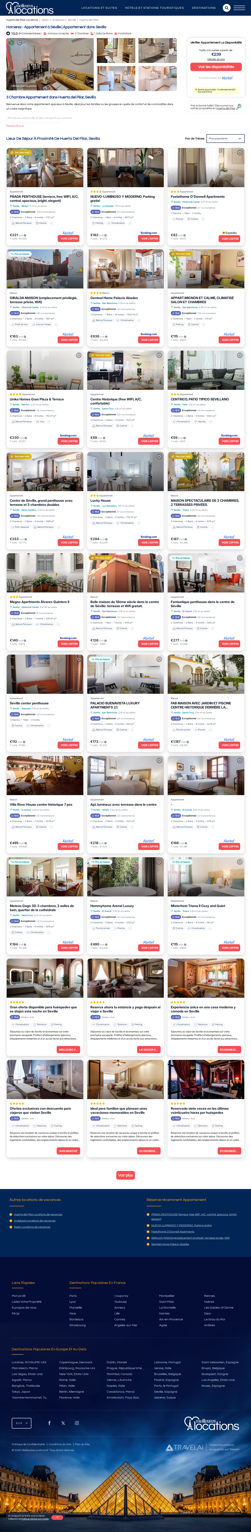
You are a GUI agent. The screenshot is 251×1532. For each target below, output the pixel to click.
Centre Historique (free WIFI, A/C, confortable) (115, 401)
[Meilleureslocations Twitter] (63, 1424)
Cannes (119, 1319)
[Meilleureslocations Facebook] (49, 1424)
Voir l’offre (69, 238)
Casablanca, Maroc (121, 1391)
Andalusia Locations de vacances (34, 1220)
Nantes (164, 1313)
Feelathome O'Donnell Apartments (198, 197)
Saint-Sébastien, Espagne (220, 1362)
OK (57, 1517)
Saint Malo (166, 1301)
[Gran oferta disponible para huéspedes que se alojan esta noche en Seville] (45, 978)
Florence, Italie (69, 1397)
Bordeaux (76, 1319)
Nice (72, 1313)
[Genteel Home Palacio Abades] (125, 268)
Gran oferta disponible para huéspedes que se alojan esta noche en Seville (43, 1009)
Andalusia (58, 20)
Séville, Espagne (165, 1391)
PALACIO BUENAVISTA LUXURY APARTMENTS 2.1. (115, 705)
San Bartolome (109, 303)
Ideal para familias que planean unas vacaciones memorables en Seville (118, 1111)
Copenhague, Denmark (75, 1362)
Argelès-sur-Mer (125, 1325)
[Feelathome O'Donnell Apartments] (206, 167)
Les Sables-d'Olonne (218, 1307)
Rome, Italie (67, 1379)
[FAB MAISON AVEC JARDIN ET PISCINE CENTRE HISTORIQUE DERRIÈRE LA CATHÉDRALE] (206, 674)
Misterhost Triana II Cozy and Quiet (198, 906)
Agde (163, 1325)
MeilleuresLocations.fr (34, 1450)
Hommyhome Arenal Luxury (112, 906)
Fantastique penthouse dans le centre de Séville (203, 604)
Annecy (119, 1307)
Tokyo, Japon (21, 1391)
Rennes (209, 1295)
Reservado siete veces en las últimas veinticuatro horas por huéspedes (200, 1111)
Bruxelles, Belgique (167, 1374)
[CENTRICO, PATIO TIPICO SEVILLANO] (206, 370)
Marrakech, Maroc (25, 1368)
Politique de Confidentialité (28, 1444)
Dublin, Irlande (117, 1362)
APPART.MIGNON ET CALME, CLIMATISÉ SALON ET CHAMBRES (202, 300)
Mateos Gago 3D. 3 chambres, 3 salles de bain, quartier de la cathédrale (42, 908)
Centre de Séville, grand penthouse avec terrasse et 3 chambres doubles (41, 503)
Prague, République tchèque (127, 1368)
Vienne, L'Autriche (119, 1379)
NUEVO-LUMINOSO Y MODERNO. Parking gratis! (122, 199)
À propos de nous (24, 1307)
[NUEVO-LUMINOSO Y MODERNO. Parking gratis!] (125, 167)
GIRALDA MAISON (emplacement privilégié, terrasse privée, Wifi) (43, 300)
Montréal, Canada (119, 1374)
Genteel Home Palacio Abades (114, 298)
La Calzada (107, 206)
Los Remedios (109, 505)
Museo (25, 206)
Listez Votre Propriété (27, 1301)
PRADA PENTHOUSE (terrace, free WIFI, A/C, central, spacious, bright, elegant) (44, 199)
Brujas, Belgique (213, 1368)
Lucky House (100, 501)
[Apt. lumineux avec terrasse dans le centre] (125, 775)
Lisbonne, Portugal (167, 1362)
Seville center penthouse (29, 703)
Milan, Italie (67, 1385)
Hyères (209, 1301)
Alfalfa (105, 809)
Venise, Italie (162, 1368)
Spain (45, 20)
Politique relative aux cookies (35, 1519)
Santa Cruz (108, 408)
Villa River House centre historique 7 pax (41, 804)
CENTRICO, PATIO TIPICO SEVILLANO (200, 399)
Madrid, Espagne (166, 1379)
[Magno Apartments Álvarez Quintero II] (45, 572)
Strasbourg (77, 1325)
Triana (186, 510)
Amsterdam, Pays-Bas (123, 1397)
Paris (73, 1295)
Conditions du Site (60, 1444)
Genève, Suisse (165, 1397)
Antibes (209, 1325)
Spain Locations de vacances (32, 1227)
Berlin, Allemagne (71, 1391)
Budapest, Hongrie (215, 1374)
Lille (117, 1313)
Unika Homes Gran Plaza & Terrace (37, 399)
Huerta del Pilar (88, 20)
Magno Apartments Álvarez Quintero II (39, 602)
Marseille (75, 1307)
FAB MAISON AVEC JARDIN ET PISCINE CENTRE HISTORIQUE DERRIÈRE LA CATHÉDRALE (201, 705)
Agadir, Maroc (22, 1379)
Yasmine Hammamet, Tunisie (32, 1397)
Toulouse (120, 1301)
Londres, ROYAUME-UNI (29, 1362)
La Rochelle (167, 1307)
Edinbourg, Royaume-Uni (77, 1368)
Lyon (72, 1301)
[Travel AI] (184, 1447)
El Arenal (187, 611)
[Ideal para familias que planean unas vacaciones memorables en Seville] (125, 1079)
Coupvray (121, 1295)
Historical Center (191, 201)
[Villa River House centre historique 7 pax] (45, 775)
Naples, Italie (116, 1385)
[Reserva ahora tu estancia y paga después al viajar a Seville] (125, 978)
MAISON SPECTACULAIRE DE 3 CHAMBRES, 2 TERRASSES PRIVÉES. (205, 503)
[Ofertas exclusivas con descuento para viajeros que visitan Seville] (45, 1079)
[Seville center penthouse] (45, 674)
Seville (72, 20)
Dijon (207, 1313)
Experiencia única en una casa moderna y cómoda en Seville (203, 1009)
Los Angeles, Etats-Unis (218, 1379)
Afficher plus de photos (23, 86)
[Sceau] (20, 43)
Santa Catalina (29, 510)
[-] (206, 775)
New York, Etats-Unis (74, 1374)
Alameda (26, 708)
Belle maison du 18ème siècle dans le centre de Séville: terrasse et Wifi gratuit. (124, 604)
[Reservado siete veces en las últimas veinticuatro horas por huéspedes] (206, 1079)
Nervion (26, 404)
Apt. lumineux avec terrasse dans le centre (123, 804)
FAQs (15, 1313)
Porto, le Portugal (166, 1385)
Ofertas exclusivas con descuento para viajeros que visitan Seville (40, 1111)
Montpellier (167, 1295)
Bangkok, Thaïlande (26, 1385)
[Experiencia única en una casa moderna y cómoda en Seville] (206, 978)
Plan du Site (82, 1444)
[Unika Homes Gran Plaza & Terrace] (45, 370)
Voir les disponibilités (216, 67)
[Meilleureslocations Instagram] (77, 1424)
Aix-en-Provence (171, 1319)
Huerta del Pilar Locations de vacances (38, 1214)
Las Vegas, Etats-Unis (27, 1374)
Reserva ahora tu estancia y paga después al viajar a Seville (125, 1009)
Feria (185, 404)
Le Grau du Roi (214, 1319)
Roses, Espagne (213, 1385)
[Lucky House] (125, 471)
